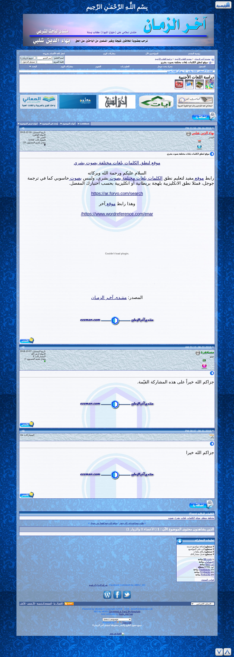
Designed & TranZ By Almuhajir (124, 611)
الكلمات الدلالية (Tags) (201, 513)
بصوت (114, 178)
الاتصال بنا (58, 603)
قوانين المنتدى (207, 580)
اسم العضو (59, 58)
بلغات (141, 178)
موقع (199, 178)
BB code (207, 559)
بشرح (177, 518)
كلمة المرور (58, 62)
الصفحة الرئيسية (44, 603)
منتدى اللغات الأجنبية (183, 59)
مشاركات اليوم (109, 53)
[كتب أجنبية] (199, 88)
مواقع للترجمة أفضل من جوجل (104, 523)
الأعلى (22, 603)
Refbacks (205, 574)
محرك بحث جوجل (165, 66)
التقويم (98, 66)
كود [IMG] (209, 564)
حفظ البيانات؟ (26, 58)
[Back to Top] (228, 652)
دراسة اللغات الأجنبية (163, 59)
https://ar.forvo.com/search (117, 193)
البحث (34, 66)
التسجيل (202, 66)
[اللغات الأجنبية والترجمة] (209, 88)
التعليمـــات (124, 66)
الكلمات (155, 178)
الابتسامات (209, 562)
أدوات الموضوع (69, 123)
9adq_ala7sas (126, 614)
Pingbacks (205, 572)
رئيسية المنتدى (194, 53)
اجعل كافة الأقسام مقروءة (54, 53)
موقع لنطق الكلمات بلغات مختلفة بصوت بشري (117, 162)
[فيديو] (179, 88)
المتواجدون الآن (152, 53)
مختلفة (128, 178)
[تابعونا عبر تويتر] (127, 599)
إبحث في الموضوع (50, 123)
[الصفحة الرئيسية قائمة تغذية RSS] (69, 603)
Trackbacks (204, 569)
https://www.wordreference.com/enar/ (117, 213)
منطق (204, 518)
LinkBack (84, 124)
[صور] (189, 88)
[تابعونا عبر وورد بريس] (107, 599)
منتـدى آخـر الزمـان (202, 59)
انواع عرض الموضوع (28, 123)
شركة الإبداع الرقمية (98, 585)
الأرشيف (31, 603)
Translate (127, 622)
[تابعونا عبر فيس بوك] (117, 599)
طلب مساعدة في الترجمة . (131, 523)
